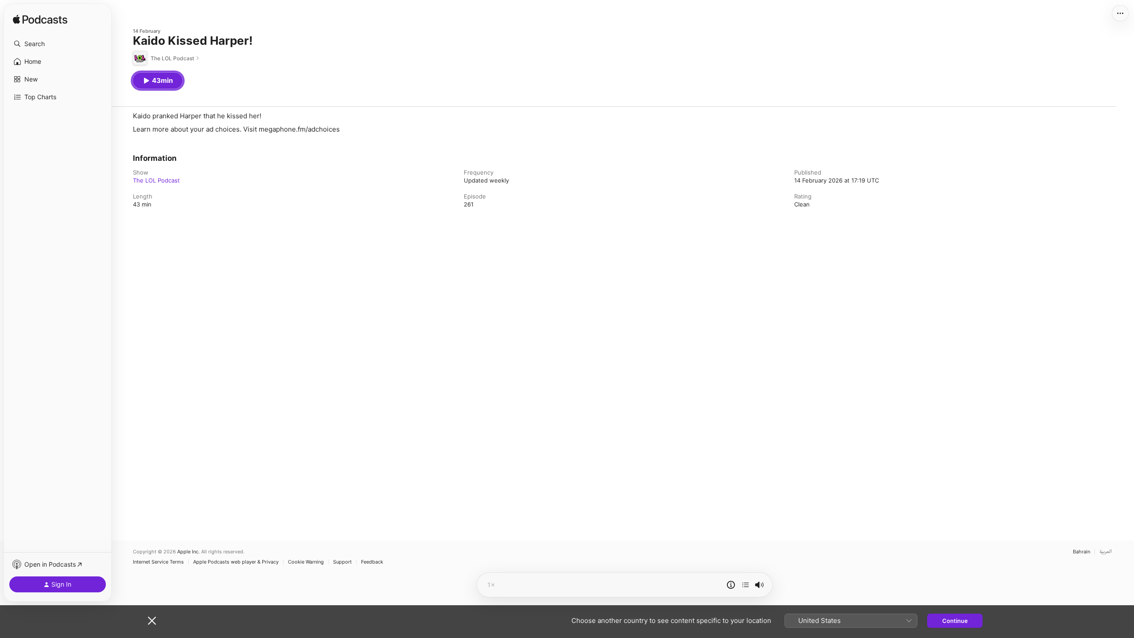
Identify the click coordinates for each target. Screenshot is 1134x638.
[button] (57, 43)
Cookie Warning (306, 562)
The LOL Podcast (156, 180)
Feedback (372, 562)
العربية (1105, 551)
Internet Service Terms (158, 562)
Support (342, 562)
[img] (40, 20)
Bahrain (1081, 551)
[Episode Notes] (731, 585)
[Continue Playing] (745, 585)
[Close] (152, 621)
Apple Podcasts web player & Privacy (236, 562)
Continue (955, 620)
